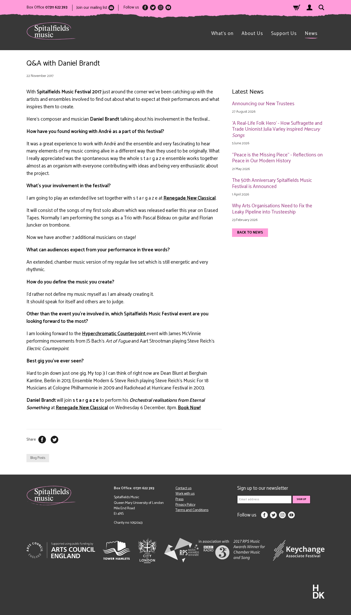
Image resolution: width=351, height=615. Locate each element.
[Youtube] (168, 7)
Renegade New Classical (189, 198)
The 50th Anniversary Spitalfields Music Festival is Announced (272, 183)
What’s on (222, 34)
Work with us (185, 494)
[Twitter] (153, 7)
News (311, 34)
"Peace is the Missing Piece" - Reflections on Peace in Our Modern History (277, 158)
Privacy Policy (185, 505)
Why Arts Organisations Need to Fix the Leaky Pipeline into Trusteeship (272, 209)
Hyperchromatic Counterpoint (114, 334)
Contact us (183, 488)
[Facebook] (145, 7)
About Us (252, 34)
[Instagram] (161, 7)
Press (179, 499)
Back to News (250, 233)
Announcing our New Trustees (263, 104)
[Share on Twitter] (54, 439)
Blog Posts (37, 458)
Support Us (284, 34)
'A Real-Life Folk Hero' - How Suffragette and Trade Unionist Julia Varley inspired (277, 129)
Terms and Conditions (192, 510)
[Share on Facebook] (42, 439)
